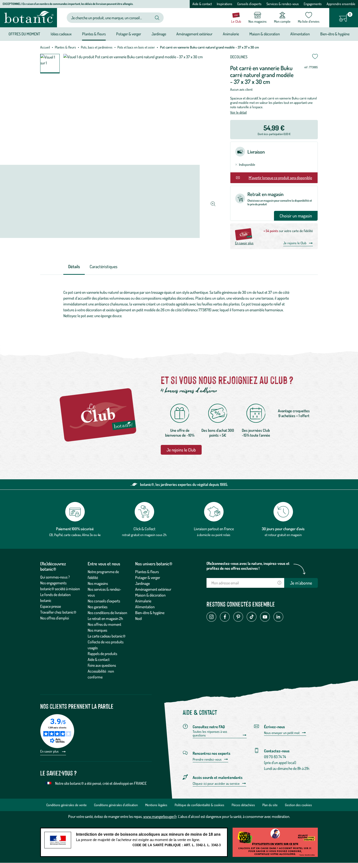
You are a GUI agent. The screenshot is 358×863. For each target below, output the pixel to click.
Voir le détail (238, 112)
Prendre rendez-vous (207, 759)
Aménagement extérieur (153, 589)
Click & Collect (144, 528)
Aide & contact (202, 4)
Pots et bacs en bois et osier (136, 47)
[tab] (74, 267)
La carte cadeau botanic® (106, 636)
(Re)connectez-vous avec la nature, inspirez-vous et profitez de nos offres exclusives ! (248, 566)
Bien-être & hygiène (149, 612)
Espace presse (50, 606)
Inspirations (224, 4)
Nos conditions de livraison (107, 612)
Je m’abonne (301, 583)
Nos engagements (53, 582)
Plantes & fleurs (65, 47)
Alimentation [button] (300, 33)
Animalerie (143, 600)
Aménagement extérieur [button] (194, 33)
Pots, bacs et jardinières (97, 47)
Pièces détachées (243, 805)
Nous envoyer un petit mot (282, 733)
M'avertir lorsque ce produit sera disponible (280, 177)
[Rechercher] (157, 18)
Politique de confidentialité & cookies (199, 805)
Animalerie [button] (231, 33)
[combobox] (111, 17)
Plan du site (270, 805)
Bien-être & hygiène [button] (334, 33)
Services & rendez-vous (282, 4)
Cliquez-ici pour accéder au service (216, 783)
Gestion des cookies (298, 805)
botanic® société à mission (60, 588)
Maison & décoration (150, 595)
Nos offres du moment (104, 624)
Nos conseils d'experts (104, 600)
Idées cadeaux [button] (61, 33)
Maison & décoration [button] (264, 33)
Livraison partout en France (214, 528)
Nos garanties (97, 606)
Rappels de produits (102, 653)
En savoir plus (244, 243)
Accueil (45, 47)
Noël (138, 618)
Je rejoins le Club (294, 243)
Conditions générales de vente (66, 805)
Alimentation (145, 606)
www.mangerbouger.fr (160, 816)
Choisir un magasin (296, 215)
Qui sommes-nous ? (55, 577)
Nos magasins (98, 583)
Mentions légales (156, 805)
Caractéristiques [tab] (103, 266)
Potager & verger (147, 577)
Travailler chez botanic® (58, 612)
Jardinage (142, 583)
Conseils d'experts (249, 4)
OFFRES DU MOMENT (24, 33)
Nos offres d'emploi (54, 618)
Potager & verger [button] (128, 33)
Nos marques (97, 630)
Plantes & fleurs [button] (94, 33)
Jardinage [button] (158, 33)
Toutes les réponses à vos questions (210, 733)
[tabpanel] (179, 304)
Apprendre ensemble (341, 4)
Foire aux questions (102, 665)
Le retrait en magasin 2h (105, 618)
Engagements (313, 4)
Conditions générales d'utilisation (116, 805)
